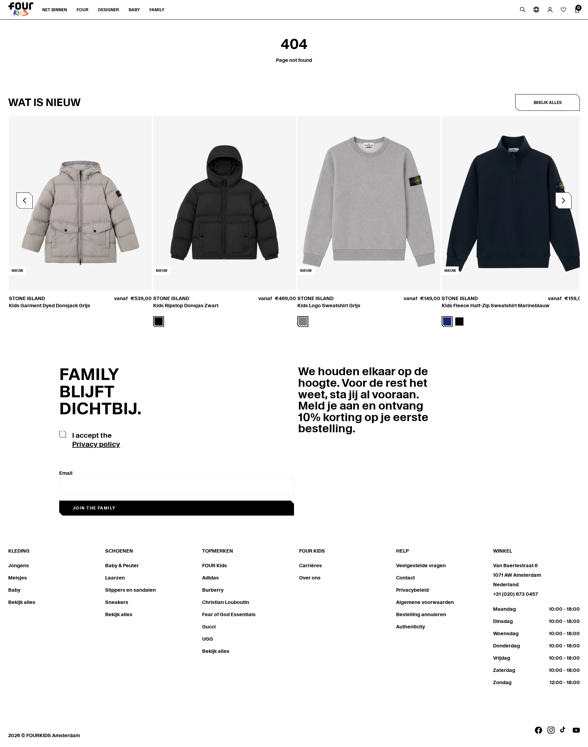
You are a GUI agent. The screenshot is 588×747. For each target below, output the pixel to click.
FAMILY (156, 9)
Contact (405, 577)
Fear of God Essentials (229, 614)
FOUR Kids (214, 565)
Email (65, 473)
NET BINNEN (54, 9)
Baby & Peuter (122, 565)
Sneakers (116, 602)
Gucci (209, 626)
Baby (14, 590)
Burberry (213, 590)
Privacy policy (96, 444)
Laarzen (115, 577)
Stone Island (27, 298)
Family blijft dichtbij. (100, 391)
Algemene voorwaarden (425, 602)
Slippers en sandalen (130, 590)
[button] (563, 200)
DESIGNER (108, 9)
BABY (134, 9)
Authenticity (410, 626)
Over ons (310, 577)
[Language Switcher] (536, 9)
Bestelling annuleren (421, 614)
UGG (207, 639)
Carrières (310, 565)
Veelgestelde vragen (421, 565)
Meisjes (17, 577)
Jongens (18, 565)
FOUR (82, 9)
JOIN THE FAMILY (94, 507)
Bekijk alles (548, 102)
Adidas (210, 577)
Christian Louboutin (225, 602)
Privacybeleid (412, 590)
